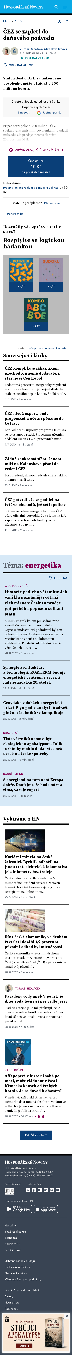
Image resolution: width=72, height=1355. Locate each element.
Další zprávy (36, 1135)
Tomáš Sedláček (27, 988)
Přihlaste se (52, 203)
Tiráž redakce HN (15, 1231)
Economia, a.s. (30, 1168)
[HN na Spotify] (52, 1190)
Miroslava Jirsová (55, 49)
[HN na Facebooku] (34, 1190)
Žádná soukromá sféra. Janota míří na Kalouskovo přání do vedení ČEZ (33, 464)
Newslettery (12, 1302)
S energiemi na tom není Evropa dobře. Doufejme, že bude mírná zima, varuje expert (33, 785)
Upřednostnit (52, 113)
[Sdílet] (60, 22)
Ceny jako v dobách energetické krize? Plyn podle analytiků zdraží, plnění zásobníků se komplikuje (35, 708)
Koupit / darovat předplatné (22, 1290)
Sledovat (24, 113)
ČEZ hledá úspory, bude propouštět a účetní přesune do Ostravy (34, 418)
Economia (11, 1238)
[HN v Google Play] (18, 1209)
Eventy (9, 1296)
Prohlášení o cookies (17, 1267)
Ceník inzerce (13, 1250)
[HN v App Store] (46, 1209)
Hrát (21, 286)
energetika (43, 565)
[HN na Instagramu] (40, 1190)
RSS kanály (11, 1308)
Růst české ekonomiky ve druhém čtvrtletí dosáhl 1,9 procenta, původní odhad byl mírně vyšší (36, 942)
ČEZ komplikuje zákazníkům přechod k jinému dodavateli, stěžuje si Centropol (32, 373)
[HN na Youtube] (58, 1190)
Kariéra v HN (12, 1244)
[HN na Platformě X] (28, 1190)
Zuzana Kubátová (31, 49)
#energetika (15, 213)
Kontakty (10, 1225)
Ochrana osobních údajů (20, 1261)
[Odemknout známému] (67, 22)
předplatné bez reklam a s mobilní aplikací (31, 187)
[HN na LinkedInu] (46, 1190)
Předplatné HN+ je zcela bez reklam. (49, 348)
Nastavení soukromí (17, 1273)
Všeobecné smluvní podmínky (23, 1279)
